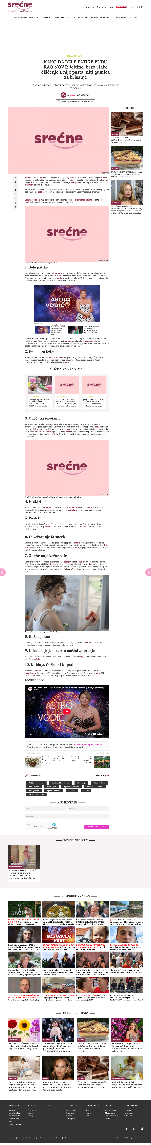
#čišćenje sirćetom (36, 783)
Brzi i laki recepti (110, 1110)
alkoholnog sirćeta (83, 200)
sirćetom (29, 185)
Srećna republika (32, 200)
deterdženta (72, 507)
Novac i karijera (71, 1110)
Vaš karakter (14, 1040)
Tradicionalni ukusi (111, 1116)
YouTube (98, 744)
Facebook (78, 744)
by (71, 95)
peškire (88, 507)
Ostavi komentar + (97, 827)
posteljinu (72, 510)
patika (41, 192)
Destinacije (70, 1113)
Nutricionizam (14, 1119)
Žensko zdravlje (14, 1116)
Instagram (89, 744)
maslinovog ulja (90, 341)
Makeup (88, 1113)
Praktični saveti (75, 56)
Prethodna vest (35, 776)
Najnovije (89, 7)
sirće (42, 177)
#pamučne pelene (71, 787)
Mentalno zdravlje (15, 1113)
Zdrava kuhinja (110, 1113)
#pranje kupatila (53, 791)
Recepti (109, 1105)
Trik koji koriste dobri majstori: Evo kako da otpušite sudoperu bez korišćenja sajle (127, 1085)
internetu (57, 273)
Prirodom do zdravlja (16, 1124)
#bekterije (81, 783)
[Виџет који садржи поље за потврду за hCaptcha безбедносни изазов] (41, 826)
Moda (45, 1078)
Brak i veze (32, 1110)
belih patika (76, 182)
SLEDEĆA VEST (103, 753)
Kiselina (28, 177)
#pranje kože (34, 791)
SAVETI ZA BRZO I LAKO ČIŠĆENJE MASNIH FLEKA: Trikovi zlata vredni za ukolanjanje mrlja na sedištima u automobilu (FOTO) (93, 402)
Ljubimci (69, 1116)
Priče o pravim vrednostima (27, 18)
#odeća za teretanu (95, 787)
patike (59, 278)
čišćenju (66, 562)
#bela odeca (34, 787)
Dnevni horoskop (104, 7)
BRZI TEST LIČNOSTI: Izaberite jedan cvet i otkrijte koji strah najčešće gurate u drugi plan (24, 1046)
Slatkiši (115, 134)
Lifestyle (71, 1105)
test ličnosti (128, 1116)
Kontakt (58, 1138)
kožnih (79, 562)
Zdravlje (14, 1105)
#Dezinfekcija (99, 783)
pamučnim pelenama (55, 357)
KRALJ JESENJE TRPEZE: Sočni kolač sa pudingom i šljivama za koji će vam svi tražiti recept (126, 174)
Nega (87, 1110)
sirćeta (66, 362)
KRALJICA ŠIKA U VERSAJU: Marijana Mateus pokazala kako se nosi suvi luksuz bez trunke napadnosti (57, 1086)
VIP (49, 1105)
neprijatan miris (43, 431)
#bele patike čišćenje (60, 783)
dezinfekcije (30, 673)
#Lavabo (71, 791)
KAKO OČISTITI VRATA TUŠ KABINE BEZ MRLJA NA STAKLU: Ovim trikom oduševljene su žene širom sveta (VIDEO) (22, 874)
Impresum (12, 1138)
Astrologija (131, 1105)
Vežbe (11, 1121)
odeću (96, 427)
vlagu (81, 656)
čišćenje (70, 564)
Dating (30, 1116)
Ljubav (32, 1105)
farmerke (76, 543)
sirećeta (69, 341)
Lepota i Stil (93, 1105)
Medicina (12, 1078)
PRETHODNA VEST (32, 753)
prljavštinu (71, 177)
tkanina (82, 526)
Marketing (21, 1138)
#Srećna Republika (36, 794)
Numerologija (128, 1113)
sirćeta (58, 276)
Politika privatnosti (69, 1138)
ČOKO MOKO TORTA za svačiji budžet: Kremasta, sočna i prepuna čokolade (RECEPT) (126, 140)
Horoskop (115, 203)
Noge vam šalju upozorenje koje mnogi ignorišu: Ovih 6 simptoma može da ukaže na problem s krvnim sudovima (23, 1086)
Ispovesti (31, 1113)
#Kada (86, 791)
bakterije (103, 177)
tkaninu (91, 564)
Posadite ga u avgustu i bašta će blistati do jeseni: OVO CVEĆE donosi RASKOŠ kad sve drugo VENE (82, 760)
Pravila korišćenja (31, 1138)
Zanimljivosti (70, 1119)
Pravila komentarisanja (47, 1138)
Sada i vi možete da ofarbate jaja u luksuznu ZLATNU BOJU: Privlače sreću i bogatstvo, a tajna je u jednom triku (53, 760)
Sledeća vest (99, 776)
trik (31, 182)
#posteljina (51, 787)
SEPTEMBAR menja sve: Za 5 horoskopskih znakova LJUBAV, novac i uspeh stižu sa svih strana (127, 1047)
